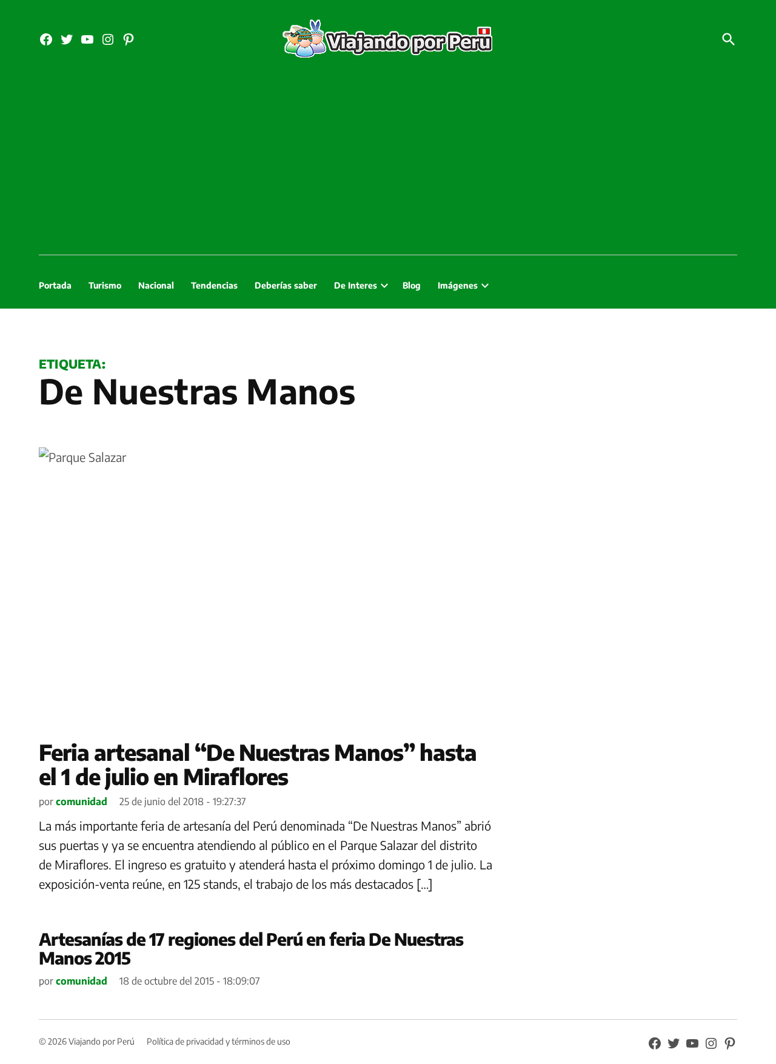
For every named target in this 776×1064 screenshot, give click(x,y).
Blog (412, 285)
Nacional (156, 285)
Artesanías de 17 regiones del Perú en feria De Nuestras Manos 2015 (251, 948)
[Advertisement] (388, 164)
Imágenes (458, 285)
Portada (55, 285)
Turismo (105, 285)
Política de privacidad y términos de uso (218, 1041)
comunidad (81, 801)
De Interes (355, 285)
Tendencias (214, 285)
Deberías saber (286, 285)
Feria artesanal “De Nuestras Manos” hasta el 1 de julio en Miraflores (258, 764)
